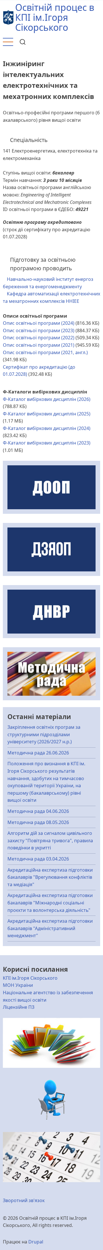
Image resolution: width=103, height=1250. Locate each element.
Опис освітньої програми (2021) (38, 345)
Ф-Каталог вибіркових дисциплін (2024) (46, 428)
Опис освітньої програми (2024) (38, 323)
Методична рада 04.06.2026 (38, 811)
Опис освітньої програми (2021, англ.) (45, 352)
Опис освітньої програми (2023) (38, 330)
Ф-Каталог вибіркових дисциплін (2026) (46, 399)
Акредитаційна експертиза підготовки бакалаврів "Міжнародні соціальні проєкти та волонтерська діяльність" (50, 902)
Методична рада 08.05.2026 (38, 822)
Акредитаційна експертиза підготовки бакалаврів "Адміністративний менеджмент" (50, 928)
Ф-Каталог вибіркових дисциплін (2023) (46, 443)
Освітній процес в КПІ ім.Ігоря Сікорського (54, 17)
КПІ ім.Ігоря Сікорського (30, 978)
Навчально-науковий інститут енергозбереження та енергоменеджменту (48, 283)
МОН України (18, 985)
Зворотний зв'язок (24, 1200)
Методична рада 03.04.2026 (38, 859)
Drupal (35, 1242)
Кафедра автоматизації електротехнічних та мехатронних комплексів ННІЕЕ (51, 297)
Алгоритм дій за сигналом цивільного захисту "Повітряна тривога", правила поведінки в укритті (50, 840)
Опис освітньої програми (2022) (38, 337)
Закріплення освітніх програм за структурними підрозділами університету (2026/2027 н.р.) (43, 734)
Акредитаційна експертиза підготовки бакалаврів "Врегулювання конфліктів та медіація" (50, 877)
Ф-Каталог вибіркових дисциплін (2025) (46, 414)
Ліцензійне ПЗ (18, 1007)
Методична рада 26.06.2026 (38, 753)
